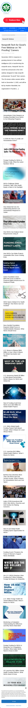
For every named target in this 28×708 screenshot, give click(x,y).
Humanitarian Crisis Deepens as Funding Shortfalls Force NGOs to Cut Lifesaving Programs (13, 117)
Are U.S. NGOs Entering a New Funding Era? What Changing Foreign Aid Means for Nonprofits (13, 577)
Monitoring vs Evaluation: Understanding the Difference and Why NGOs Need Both (12, 623)
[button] (26, 688)
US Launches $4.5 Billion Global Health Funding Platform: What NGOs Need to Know (13, 672)
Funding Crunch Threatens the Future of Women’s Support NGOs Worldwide (13, 554)
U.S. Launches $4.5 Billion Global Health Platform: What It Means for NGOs (13, 453)
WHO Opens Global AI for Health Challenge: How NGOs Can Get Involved (14, 303)
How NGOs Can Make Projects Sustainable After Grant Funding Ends (13, 255)
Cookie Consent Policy (10, 705)
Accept (14, 701)
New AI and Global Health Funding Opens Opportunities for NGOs (13, 530)
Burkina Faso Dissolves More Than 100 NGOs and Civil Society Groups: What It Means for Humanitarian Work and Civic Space (13, 478)
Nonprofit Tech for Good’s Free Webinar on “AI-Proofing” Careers (14, 47)
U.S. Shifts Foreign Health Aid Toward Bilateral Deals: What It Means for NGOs (13, 600)
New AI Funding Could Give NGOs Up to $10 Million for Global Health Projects (12, 404)
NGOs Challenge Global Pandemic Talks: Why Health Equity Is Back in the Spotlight (12, 185)
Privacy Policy (18, 705)
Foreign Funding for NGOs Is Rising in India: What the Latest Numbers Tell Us (13, 162)
